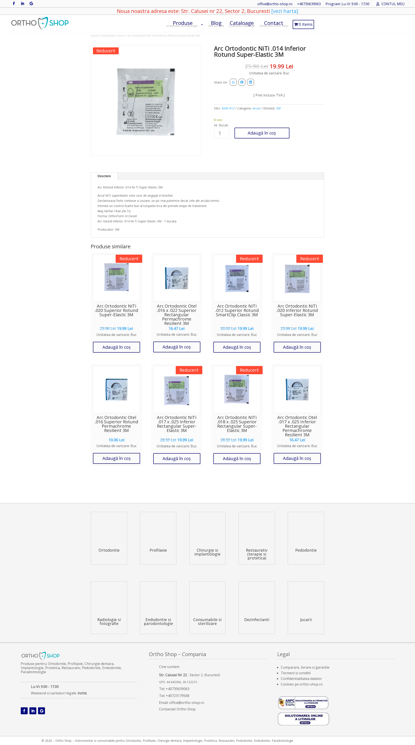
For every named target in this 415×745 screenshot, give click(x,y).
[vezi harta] (284, 10)
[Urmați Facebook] (13, 3)
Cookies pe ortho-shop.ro (302, 684)
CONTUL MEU (393, 4)
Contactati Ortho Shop (177, 709)
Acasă (94, 35)
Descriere (104, 176)
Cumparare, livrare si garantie (305, 667)
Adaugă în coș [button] (116, 347)
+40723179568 (177, 695)
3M (278, 108)
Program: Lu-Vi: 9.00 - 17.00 (347, 4)
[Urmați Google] (31, 3)
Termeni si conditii (296, 673)
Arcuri (121, 35)
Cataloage (242, 23)
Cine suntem (169, 666)
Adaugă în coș (262, 133)
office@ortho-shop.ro (274, 4)
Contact (274, 23)
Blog (216, 23)
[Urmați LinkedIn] (22, 3)
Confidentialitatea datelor (301, 678)
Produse (182, 23)
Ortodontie (108, 35)
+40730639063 (309, 4)
